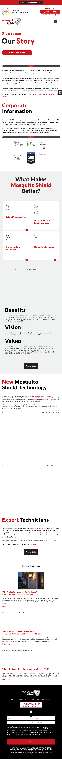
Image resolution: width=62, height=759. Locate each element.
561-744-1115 (51, 12)
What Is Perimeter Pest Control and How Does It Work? (25, 669)
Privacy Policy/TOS (44, 730)
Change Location (50, 8)
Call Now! (33, 544)
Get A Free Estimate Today (32, 2)
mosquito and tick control (38, 528)
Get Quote (31, 366)
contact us (36, 730)
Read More (6, 606)
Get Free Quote (17, 52)
